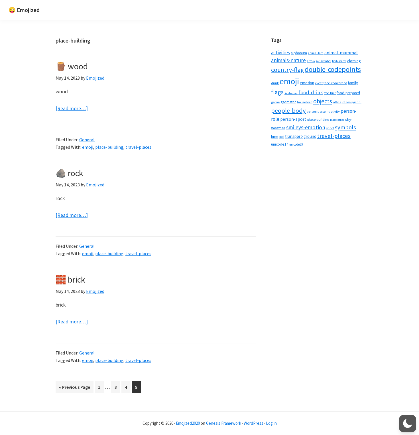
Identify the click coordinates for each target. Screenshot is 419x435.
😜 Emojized (24, 9)
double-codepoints (333, 69)
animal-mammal (341, 52)
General (87, 139)
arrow (311, 61)
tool (281, 136)
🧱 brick (70, 279)
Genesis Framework (223, 423)
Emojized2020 (188, 423)
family (353, 82)
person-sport (293, 119)
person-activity (329, 111)
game (275, 102)
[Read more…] (72, 108)
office (337, 102)
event (319, 83)
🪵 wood (72, 66)
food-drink (310, 92)
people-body (288, 110)
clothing (354, 60)
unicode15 (296, 144)
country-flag (287, 70)
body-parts (339, 61)
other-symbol (351, 102)
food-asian (291, 93)
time (274, 136)
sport (330, 128)
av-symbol (323, 61)
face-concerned (335, 83)
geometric (288, 102)
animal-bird (316, 53)
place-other (337, 120)
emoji (87, 147)
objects (322, 101)
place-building (109, 147)
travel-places (138, 147)
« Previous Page (74, 388)
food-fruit (330, 93)
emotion (307, 82)
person (312, 112)
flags (277, 92)
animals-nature (288, 60)
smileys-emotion (305, 127)
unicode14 (279, 144)
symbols (345, 127)
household (304, 102)
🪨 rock (69, 173)
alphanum (299, 52)
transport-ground (300, 136)
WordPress (253, 423)
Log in (271, 423)
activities (280, 52)
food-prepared (348, 92)
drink (275, 83)
